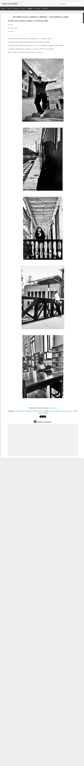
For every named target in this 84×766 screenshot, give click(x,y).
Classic (3, 8)
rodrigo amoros (67, 411)
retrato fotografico (55, 411)
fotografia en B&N (31, 411)
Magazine (17, 8)
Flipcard (9, 8)
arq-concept (53, 408)
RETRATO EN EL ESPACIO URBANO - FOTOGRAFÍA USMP (41, 16)
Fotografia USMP (43, 411)
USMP (46, 413)
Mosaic (24, 8)
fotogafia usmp (20, 411)
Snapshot (37, 8)
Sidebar (30, 8)
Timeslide (45, 8)
